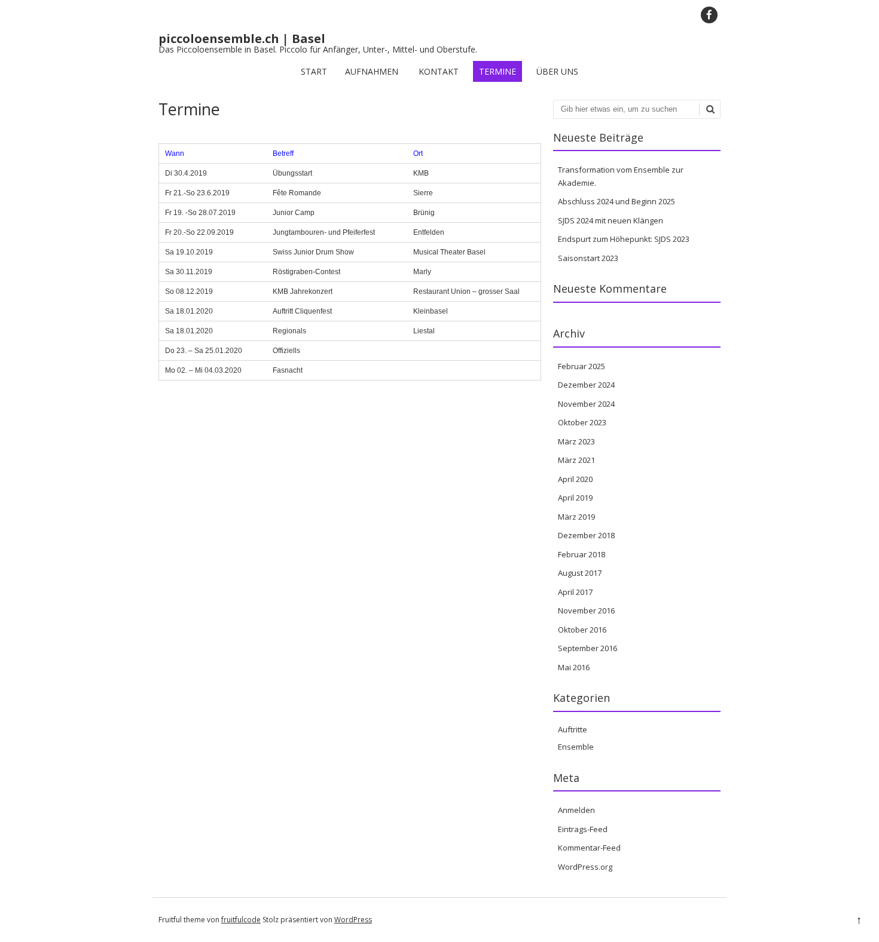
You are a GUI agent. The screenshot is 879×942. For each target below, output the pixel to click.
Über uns (557, 71)
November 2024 (586, 403)
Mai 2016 (574, 667)
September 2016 (587, 648)
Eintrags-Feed (583, 829)
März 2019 (576, 516)
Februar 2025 (581, 366)
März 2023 (576, 441)
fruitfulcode (241, 920)
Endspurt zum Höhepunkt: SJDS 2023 (623, 239)
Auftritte (572, 729)
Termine (497, 71)
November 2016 (586, 610)
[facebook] (709, 15)
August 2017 (580, 572)
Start (314, 71)
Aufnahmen (371, 71)
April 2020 (575, 479)
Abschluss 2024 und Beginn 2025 (616, 201)
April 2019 (575, 497)
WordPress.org (585, 866)
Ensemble (576, 746)
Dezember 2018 (586, 535)
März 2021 (576, 460)
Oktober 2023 (582, 422)
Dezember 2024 (586, 384)
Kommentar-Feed (589, 847)
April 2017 (575, 592)
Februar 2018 (581, 554)
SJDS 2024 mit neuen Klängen (610, 220)
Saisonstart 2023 (588, 258)
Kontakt (439, 71)
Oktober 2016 (582, 629)
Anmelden (576, 810)
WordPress (353, 920)
